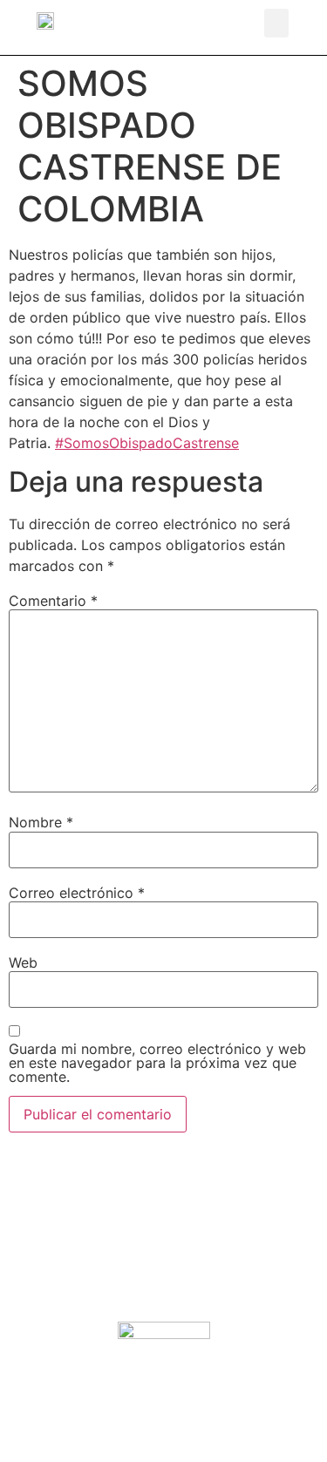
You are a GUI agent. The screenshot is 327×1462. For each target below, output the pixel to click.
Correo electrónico (77, 893)
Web (23, 962)
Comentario (53, 601)
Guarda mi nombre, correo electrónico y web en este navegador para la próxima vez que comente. (157, 1063)
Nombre (41, 822)
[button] (276, 23)
